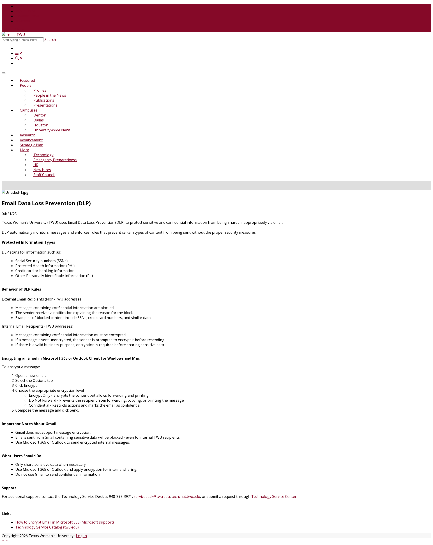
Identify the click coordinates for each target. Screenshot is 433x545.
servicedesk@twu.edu (152, 496)
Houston (40, 125)
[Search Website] (19, 58)
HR (35, 164)
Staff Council (44, 174)
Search (50, 39)
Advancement (31, 139)
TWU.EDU (23, 6)
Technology (43, 154)
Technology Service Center (274, 496)
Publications (43, 100)
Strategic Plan (31, 144)
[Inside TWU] (13, 34)
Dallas (38, 120)
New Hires (42, 169)
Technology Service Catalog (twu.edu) (47, 527)
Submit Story (13, 29)
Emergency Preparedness (55, 159)
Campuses (28, 110)
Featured (27, 80)
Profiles (39, 90)
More (24, 149)
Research (27, 135)
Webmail (22, 21)
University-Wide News (52, 130)
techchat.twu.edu (186, 496)
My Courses (25, 11)
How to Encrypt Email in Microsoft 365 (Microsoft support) (64, 522)
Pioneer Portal (27, 16)
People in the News (49, 95)
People (26, 85)
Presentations (45, 105)
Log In (81, 535)
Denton (39, 115)
